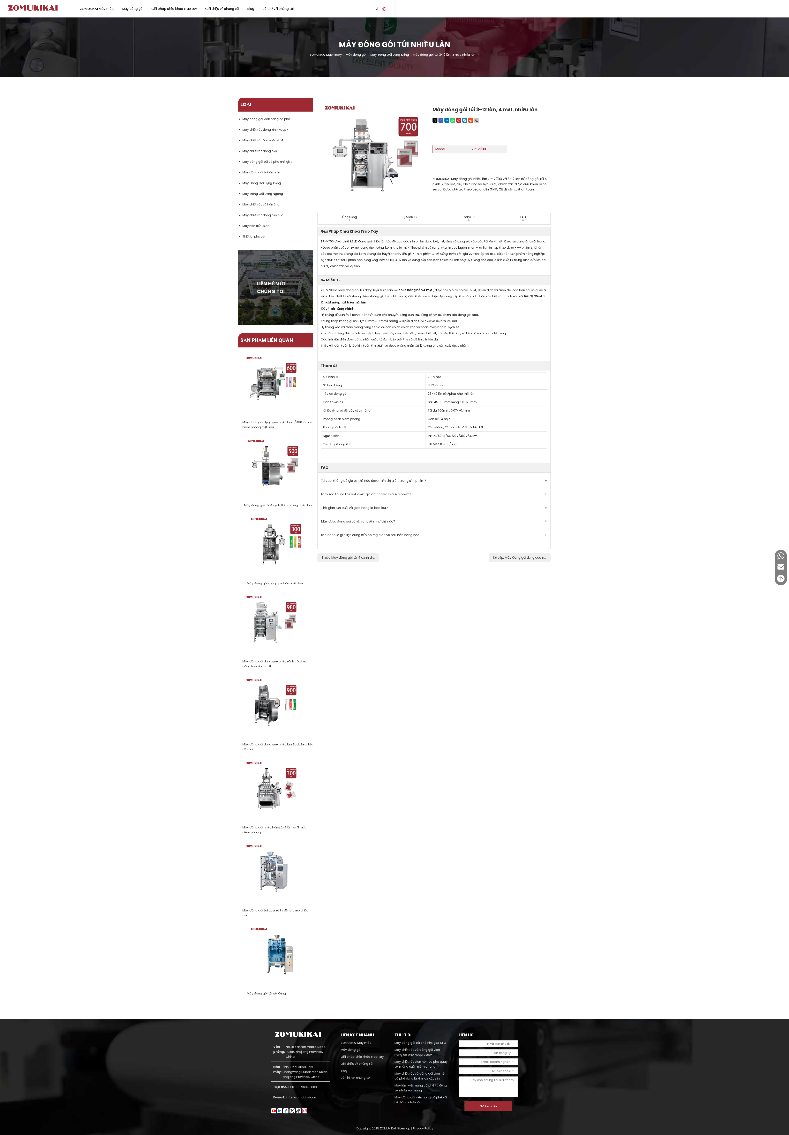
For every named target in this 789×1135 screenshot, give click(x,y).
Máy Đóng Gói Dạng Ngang (262, 193)
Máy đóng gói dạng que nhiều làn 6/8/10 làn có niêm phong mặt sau (277, 424)
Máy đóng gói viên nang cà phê (266, 119)
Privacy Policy (423, 1128)
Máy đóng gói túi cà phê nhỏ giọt (267, 161)
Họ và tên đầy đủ (498, 1044)
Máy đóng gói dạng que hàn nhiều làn (275, 583)
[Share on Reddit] (470, 120)
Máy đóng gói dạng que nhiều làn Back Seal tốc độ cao (277, 746)
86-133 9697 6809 (303, 1087)
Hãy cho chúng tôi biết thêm (492, 1080)
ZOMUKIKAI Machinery (326, 54)
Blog (250, 8)
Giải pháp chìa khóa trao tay (174, 8)
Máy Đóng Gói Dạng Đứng (389, 54)
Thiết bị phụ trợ (253, 236)
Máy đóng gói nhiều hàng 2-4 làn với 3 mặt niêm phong (274, 829)
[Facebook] (285, 1110)
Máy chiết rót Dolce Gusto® (262, 140)
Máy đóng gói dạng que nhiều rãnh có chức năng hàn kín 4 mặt (274, 663)
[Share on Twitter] (435, 120)
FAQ (523, 217)
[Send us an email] (781, 570)
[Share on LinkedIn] (446, 120)
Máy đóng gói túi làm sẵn (261, 172)
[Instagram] (304, 1110)
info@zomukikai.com (301, 1097)
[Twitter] (292, 1110)
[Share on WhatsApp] (452, 120)
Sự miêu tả (409, 217)
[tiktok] (298, 1110)
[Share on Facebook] (440, 120)
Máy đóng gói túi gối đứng (266, 993)
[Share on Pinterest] (458, 120)
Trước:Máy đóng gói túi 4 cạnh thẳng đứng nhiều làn (350, 557)
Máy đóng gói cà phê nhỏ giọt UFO (420, 1042)
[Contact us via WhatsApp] (781, 559)
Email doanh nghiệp (496, 1062)
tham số (468, 217)
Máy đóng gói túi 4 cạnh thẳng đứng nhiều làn (278, 505)
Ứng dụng (349, 217)
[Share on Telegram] (464, 120)
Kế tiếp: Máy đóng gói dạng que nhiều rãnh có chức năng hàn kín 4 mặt (522, 557)
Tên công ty (501, 1053)
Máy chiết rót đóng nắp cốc (262, 215)
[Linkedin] (279, 1110)
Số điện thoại (501, 1071)
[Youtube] (273, 1110)
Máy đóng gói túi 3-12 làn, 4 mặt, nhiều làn (444, 54)
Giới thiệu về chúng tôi (222, 8)
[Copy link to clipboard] (476, 120)
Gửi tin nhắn (488, 1106)
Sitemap (403, 1128)
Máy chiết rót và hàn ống (260, 204)
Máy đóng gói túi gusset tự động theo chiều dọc (275, 912)
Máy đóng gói (132, 8)
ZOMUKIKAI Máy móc (97, 8)
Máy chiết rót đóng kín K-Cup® (265, 129)
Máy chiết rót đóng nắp (259, 151)
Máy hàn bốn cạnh (255, 226)
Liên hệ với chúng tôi (278, 8)
